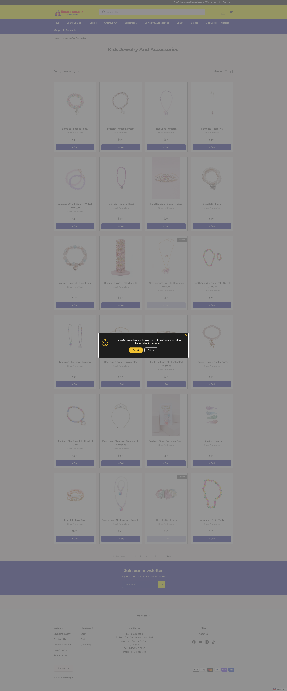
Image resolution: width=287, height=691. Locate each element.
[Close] (186, 335)
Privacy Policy (141, 342)
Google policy (154, 342)
